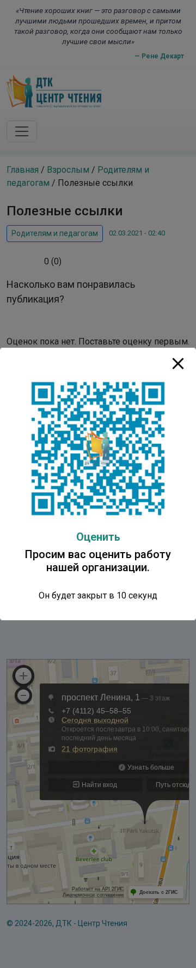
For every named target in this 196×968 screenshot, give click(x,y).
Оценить (98, 536)
